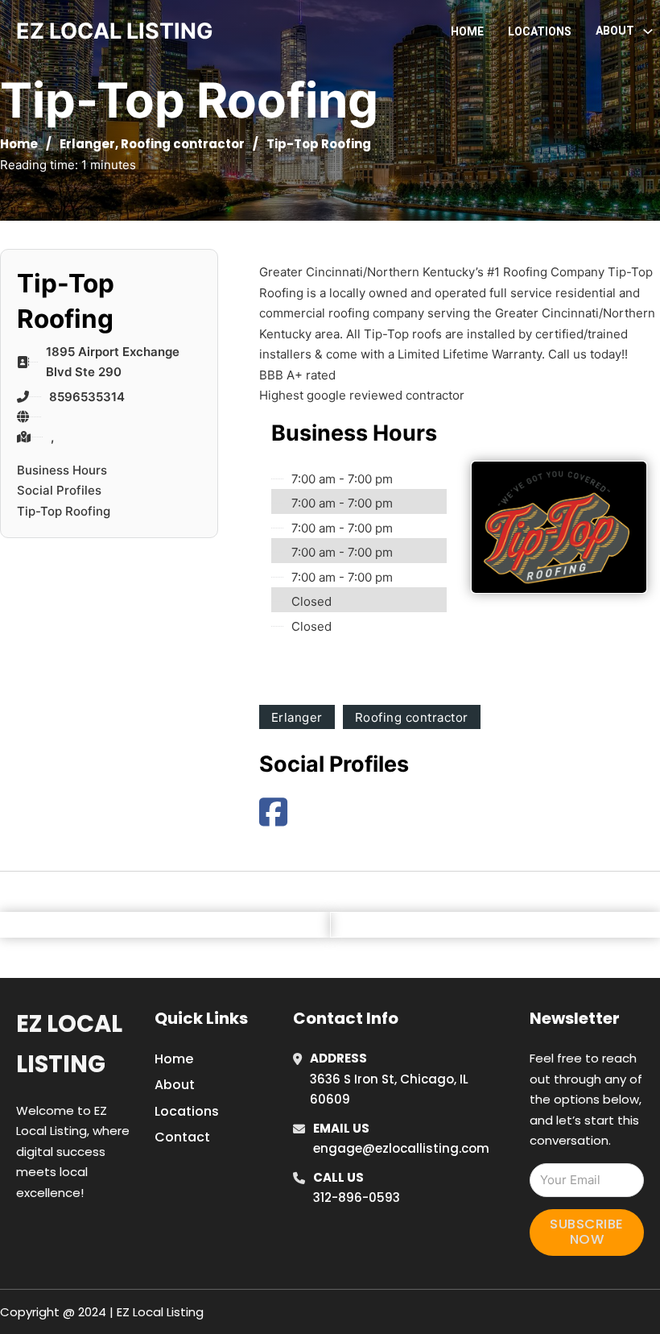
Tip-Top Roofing (63, 511)
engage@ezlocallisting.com (401, 1148)
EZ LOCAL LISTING (114, 31)
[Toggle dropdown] (648, 31)
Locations (539, 31)
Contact (182, 1137)
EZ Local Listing (69, 1043)
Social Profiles (59, 490)
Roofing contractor (183, 143)
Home (467, 31)
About (175, 1084)
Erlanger (87, 143)
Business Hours (62, 470)
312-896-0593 (356, 1197)
